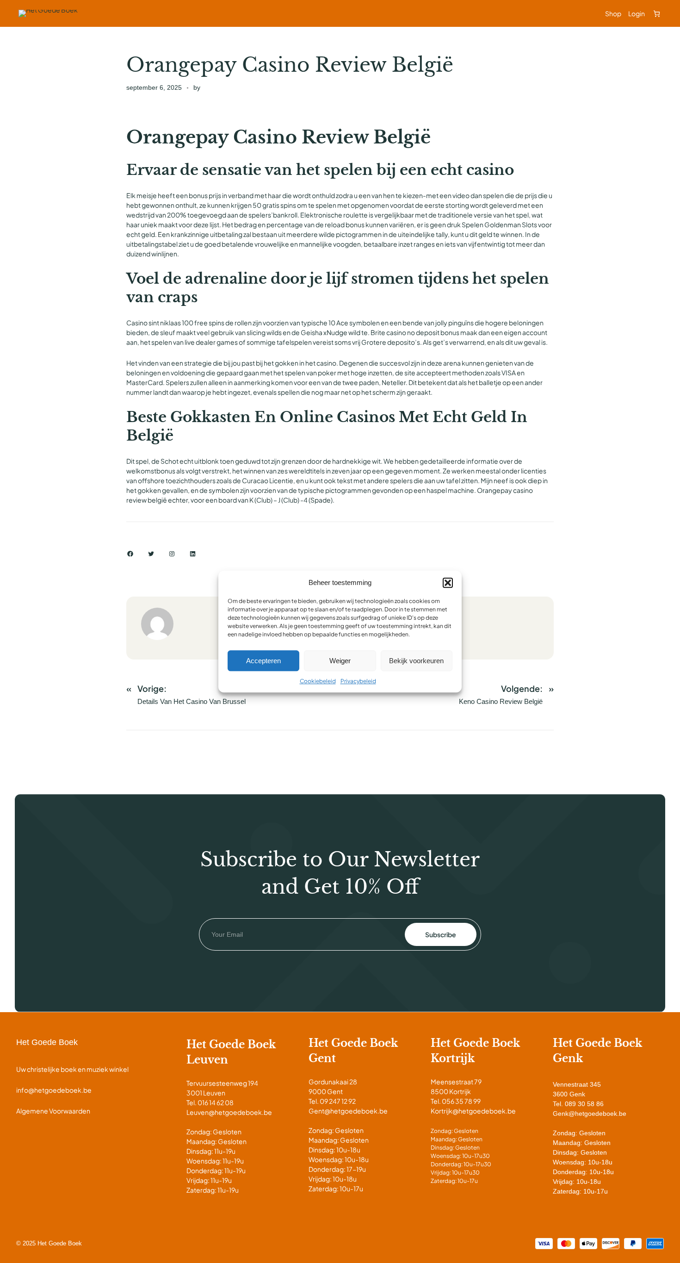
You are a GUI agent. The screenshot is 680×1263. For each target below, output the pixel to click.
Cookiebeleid (318, 681)
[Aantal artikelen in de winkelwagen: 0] (656, 14)
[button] (447, 582)
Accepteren (263, 661)
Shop (613, 13)
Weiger (340, 661)
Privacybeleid (358, 681)
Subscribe (440, 934)
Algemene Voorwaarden (53, 1111)
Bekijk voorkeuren (416, 661)
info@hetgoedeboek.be (54, 1090)
